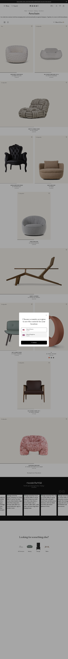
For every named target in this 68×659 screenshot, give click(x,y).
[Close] (46, 315)
